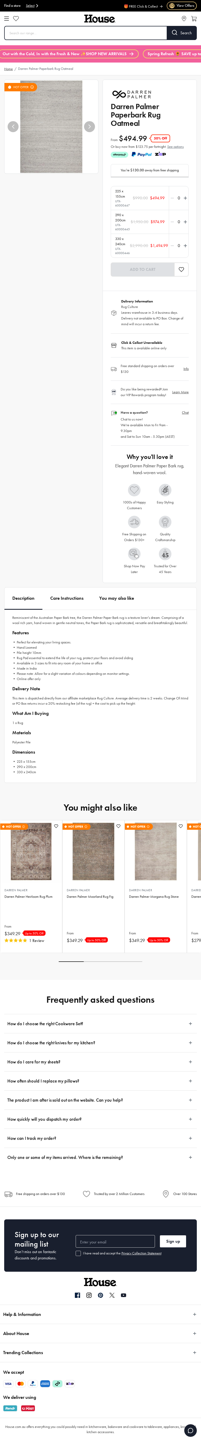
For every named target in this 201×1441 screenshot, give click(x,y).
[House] (100, 19)
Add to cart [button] (142, 269)
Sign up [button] (173, 1241)
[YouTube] (123, 1295)
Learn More (180, 392)
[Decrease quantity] (173, 198)
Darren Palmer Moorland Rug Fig (90, 896)
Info (186, 369)
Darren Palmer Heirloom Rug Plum (28, 896)
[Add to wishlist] (56, 826)
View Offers (182, 5)
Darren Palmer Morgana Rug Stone (154, 896)
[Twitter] (112, 1295)
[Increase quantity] (184, 198)
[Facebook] (77, 1295)
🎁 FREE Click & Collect (141, 4)
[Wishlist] (16, 18)
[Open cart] (194, 18)
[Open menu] (6, 18)
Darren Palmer (15, 890)
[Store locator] (184, 18)
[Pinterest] (100, 1295)
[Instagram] (89, 1295)
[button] (13, 126)
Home (8, 69)
